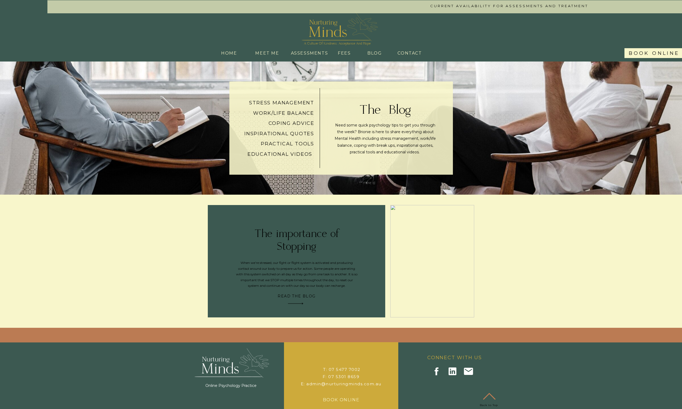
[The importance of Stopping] (296, 303)
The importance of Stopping (297, 240)
